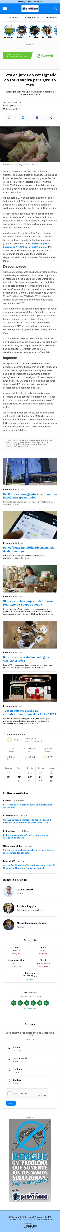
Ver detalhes (30, 1009)
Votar (11, 1103)
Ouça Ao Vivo (13, 17)
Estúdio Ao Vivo (32, 17)
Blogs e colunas (15, 880)
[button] (22, 1013)
